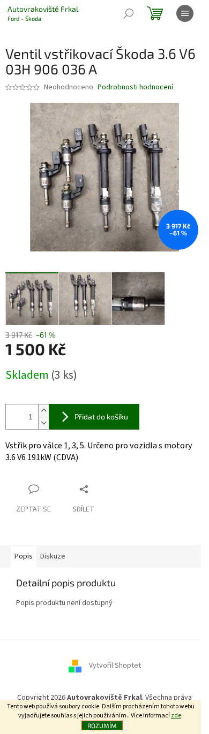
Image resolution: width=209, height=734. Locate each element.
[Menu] (185, 13)
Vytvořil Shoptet (115, 665)
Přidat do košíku (101, 416)
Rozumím (102, 725)
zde (176, 715)
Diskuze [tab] (52, 556)
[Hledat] (128, 13)
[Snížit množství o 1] (43, 423)
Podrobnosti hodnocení (135, 87)
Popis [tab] (23, 556)
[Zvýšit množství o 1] (43, 410)
